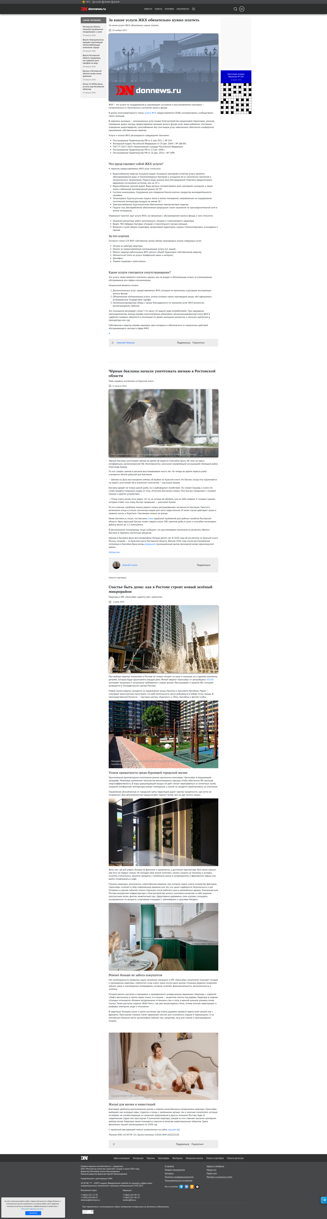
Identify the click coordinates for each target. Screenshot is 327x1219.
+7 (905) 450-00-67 (89, 1197)
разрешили (150, 544)
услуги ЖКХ (150, 112)
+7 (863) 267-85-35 (131, 1195)
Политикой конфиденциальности (32, 1209)
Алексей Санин (129, 565)
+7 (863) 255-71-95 (89, 1195)
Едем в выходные (122, 1158)
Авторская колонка (194, 1158)
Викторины (177, 1158)
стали (150, 518)
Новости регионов (235, 1158)
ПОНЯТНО (33, 1213)
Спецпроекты (183, 9)
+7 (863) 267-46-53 (131, 1197)
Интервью (169, 9)
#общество (114, 552)
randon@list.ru (129, 1200)
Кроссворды (163, 1158)
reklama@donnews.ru (90, 1200)
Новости (148, 9)
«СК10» (210, 679)
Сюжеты (158, 9)
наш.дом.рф (174, 1129)
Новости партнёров (215, 1158)
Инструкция (138, 1158)
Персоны (151, 1158)
